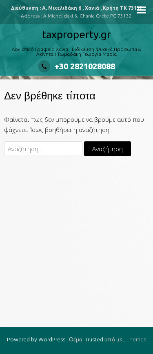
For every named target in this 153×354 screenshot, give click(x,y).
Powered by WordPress (36, 340)
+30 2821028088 (85, 66)
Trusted (94, 340)
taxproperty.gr (76, 34)
